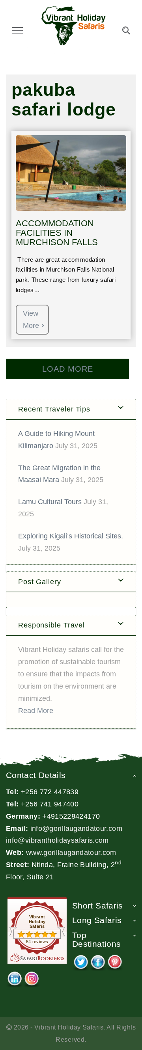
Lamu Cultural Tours (50, 502)
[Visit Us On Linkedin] (14, 977)
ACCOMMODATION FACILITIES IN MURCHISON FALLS (57, 232)
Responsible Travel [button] (51, 625)
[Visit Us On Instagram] (31, 977)
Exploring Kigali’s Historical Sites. (70, 536)
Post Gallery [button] (39, 582)
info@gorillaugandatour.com (76, 828)
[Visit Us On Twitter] (80, 960)
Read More (35, 711)
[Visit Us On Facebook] (97, 960)
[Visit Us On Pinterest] (114, 960)
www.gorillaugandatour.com (71, 852)
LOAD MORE (67, 369)
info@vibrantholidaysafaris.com (57, 840)
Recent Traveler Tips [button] (54, 409)
